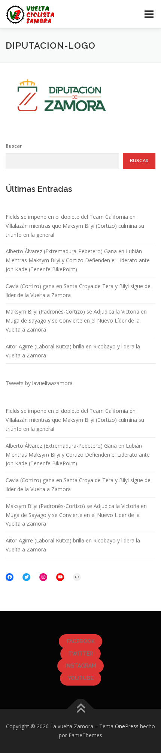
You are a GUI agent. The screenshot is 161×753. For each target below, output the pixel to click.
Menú (148, 14)
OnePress (127, 726)
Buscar (14, 146)
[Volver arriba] (80, 709)
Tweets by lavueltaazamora (39, 383)
